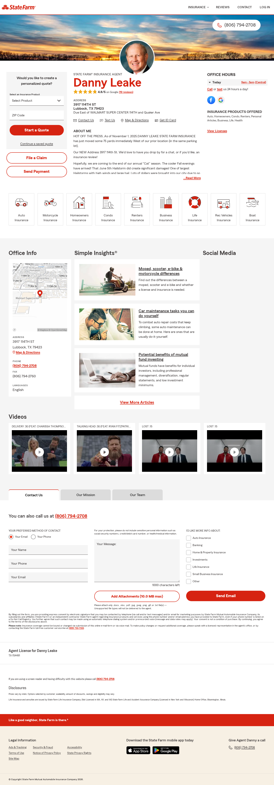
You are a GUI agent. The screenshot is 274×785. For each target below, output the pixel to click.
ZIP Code (18, 115)
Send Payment (37, 172)
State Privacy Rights (79, 753)
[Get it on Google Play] (165, 750)
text (219, 89)
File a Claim (36, 158)
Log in (265, 7)
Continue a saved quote (36, 143)
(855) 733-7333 (76, 628)
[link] (19, 7)
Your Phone (44, 536)
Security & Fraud (43, 747)
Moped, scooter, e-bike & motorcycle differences (161, 271)
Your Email (21, 536)
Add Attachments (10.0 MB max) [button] (137, 596)
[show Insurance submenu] (207, 7)
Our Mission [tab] (85, 495)
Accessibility (74, 747)
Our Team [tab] (137, 495)
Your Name (18, 550)
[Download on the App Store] (138, 750)
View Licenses (217, 131)
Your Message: (106, 544)
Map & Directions (28, 352)
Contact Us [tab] (34, 495)
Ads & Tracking (17, 747)
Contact (244, 7)
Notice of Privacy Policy (47, 753)
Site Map (14, 758)
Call (210, 89)
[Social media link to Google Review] (221, 100)
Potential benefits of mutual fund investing (163, 357)
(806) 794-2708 (25, 365)
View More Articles (137, 402)
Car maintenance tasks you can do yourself (166, 313)
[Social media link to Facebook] (211, 100)
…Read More (192, 178)
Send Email (226, 596)
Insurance (197, 7)
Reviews (222, 7)
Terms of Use (16, 753)
